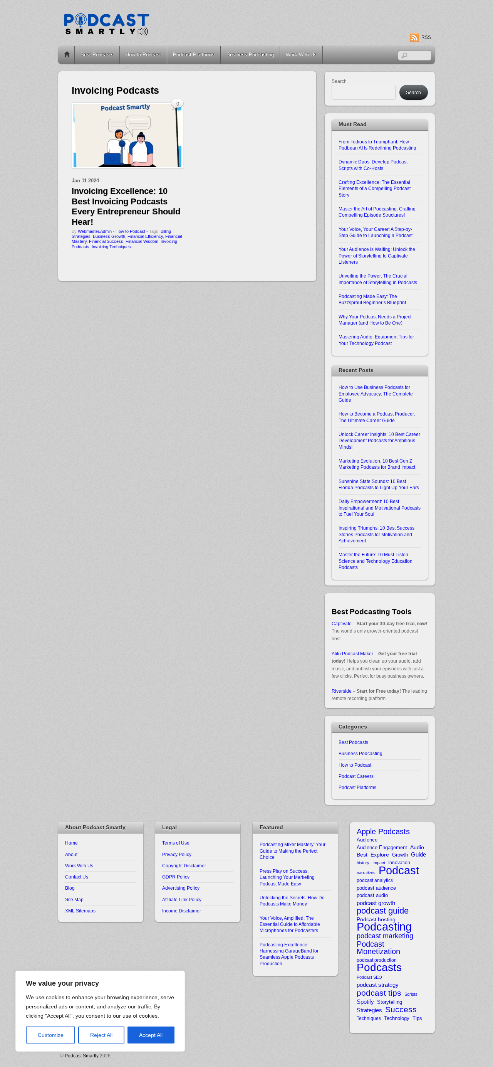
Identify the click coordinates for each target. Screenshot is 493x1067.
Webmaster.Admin (95, 231)
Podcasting (384, 927)
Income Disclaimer (181, 910)
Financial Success (106, 241)
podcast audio (372, 895)
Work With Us (301, 54)
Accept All (151, 1035)
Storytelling (389, 1002)
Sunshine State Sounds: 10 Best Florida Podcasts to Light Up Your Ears (379, 484)
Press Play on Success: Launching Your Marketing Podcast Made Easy (287, 877)
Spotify (365, 1001)
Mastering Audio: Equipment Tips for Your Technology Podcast (376, 339)
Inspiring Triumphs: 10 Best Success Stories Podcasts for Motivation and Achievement (376, 534)
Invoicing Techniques (111, 246)
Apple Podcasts (383, 831)
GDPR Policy (175, 876)
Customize (51, 1035)
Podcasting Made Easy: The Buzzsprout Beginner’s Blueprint (372, 299)
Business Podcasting (250, 54)
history (363, 862)
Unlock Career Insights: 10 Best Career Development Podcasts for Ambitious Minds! (379, 440)
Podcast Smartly (82, 1055)
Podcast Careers (356, 776)
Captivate (342, 623)
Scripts (411, 994)
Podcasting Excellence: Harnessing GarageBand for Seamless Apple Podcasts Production (289, 954)
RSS (426, 37)
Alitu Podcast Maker (352, 653)
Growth (400, 855)
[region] (100, 1011)
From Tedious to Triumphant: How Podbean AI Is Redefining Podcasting (377, 144)
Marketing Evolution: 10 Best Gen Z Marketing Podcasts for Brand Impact (377, 464)
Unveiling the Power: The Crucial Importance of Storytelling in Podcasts (378, 278)
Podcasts (379, 967)
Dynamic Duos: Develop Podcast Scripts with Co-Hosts (373, 164)
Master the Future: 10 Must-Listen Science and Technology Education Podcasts (376, 561)
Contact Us (76, 876)
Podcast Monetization (378, 948)
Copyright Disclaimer (184, 865)
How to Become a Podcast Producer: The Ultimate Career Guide (377, 416)
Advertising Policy (181, 887)
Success (401, 1009)
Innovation (399, 862)
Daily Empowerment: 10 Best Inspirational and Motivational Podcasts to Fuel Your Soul (380, 508)
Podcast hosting (376, 919)
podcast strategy (378, 984)
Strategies (369, 1010)
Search (339, 81)
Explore (380, 855)
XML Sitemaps (80, 910)
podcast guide (383, 910)
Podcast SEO (369, 977)
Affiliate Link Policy (181, 899)
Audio (417, 847)
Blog (70, 887)
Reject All (101, 1035)
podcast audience (376, 888)
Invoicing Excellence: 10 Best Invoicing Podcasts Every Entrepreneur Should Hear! (126, 206)
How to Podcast (143, 54)
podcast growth (376, 903)
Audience (367, 840)
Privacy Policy (176, 854)
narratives (366, 872)
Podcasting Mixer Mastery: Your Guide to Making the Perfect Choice (292, 851)
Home (67, 55)
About (71, 854)
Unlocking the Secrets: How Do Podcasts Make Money (292, 900)
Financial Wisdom (142, 241)
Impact (378, 862)
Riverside (342, 690)
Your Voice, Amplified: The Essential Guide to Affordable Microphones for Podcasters (290, 924)
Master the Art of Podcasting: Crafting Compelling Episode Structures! (377, 211)
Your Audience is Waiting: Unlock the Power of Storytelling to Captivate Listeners (377, 255)
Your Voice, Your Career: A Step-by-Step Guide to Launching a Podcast (376, 232)
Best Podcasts (97, 54)
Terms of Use (175, 842)
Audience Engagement (382, 847)
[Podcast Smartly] (106, 34)
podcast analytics (375, 880)
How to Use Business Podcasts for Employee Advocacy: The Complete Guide (376, 393)
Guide (418, 855)
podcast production (377, 960)
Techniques (369, 1018)
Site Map (74, 899)
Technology (396, 1018)
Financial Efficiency (145, 236)
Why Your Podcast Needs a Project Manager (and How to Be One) (375, 319)
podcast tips (379, 992)
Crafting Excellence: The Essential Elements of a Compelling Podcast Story (375, 188)
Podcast (399, 870)
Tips (417, 1018)
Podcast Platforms (194, 54)
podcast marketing (385, 936)
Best (362, 855)
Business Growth (109, 236)
